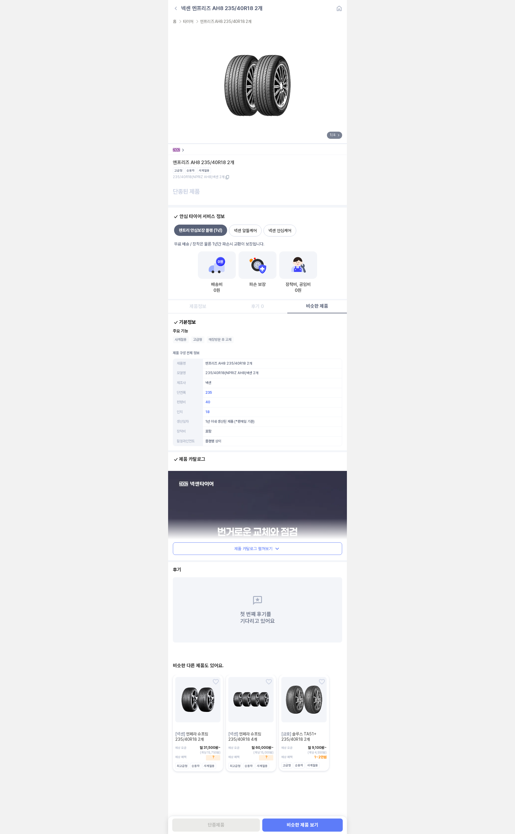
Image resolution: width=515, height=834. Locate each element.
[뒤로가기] (175, 8)
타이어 (188, 21)
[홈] (339, 8)
